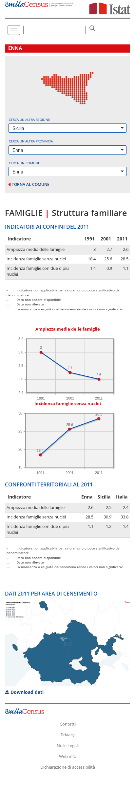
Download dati (26, 692)
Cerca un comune (24, 163)
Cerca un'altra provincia (31, 141)
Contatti (68, 724)
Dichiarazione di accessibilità (67, 767)
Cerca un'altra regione (29, 119)
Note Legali (68, 745)
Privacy (68, 735)
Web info (67, 756)
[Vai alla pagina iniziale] (39, 3)
